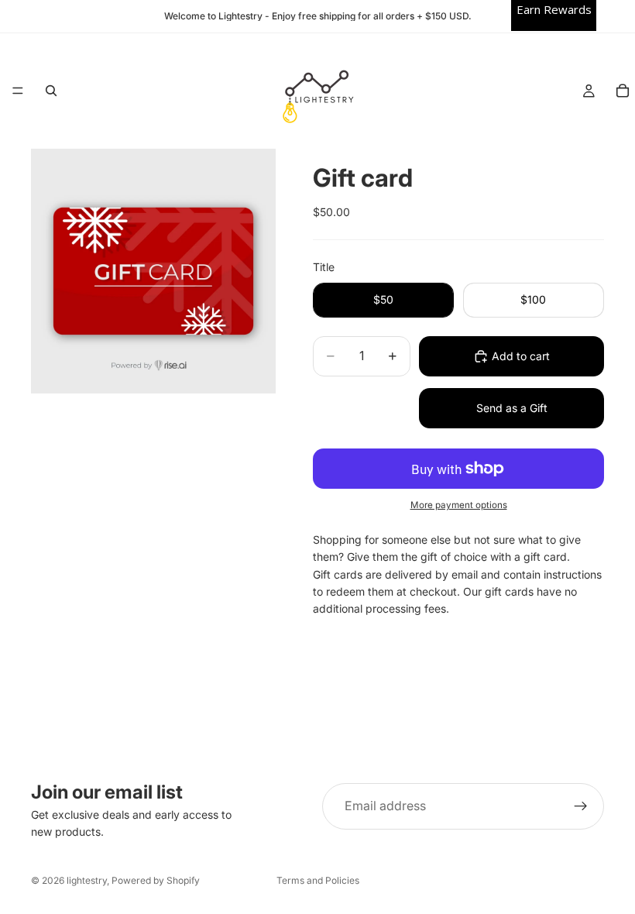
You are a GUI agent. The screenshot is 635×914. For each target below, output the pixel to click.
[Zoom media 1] (153, 271)
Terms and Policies (317, 880)
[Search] (51, 91)
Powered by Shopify (156, 880)
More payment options (458, 505)
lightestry (87, 880)
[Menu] (18, 91)
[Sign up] (581, 806)
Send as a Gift (511, 407)
